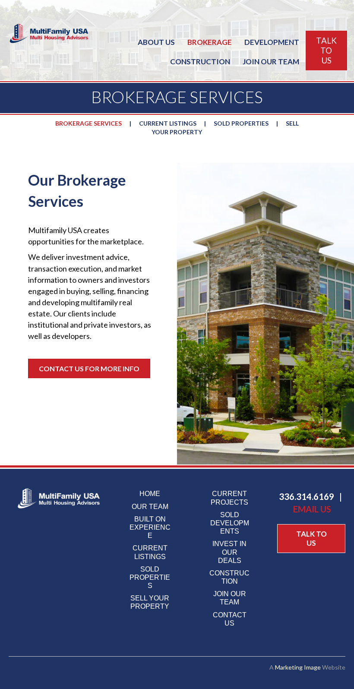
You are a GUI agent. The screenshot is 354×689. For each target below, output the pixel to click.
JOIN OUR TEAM (271, 61)
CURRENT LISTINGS (167, 123)
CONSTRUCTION (200, 61)
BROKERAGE (209, 42)
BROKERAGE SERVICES (88, 123)
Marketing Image (298, 667)
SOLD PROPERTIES (241, 123)
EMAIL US (312, 509)
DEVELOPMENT (271, 42)
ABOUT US (156, 42)
